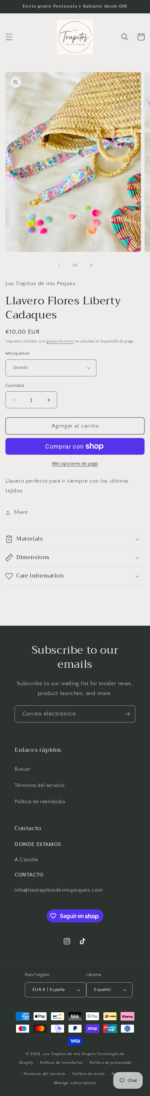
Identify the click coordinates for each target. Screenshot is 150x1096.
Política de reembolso (40, 802)
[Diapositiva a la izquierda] (59, 265)
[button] (9, 37)
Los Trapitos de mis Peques (69, 1054)
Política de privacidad (110, 1062)
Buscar (23, 769)
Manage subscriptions (75, 1083)
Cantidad (14, 385)
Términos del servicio (40, 785)
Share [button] (21, 512)
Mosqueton (17, 353)
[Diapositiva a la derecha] (91, 265)
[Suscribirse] (127, 713)
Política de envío (88, 1074)
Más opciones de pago (75, 463)
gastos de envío (60, 341)
